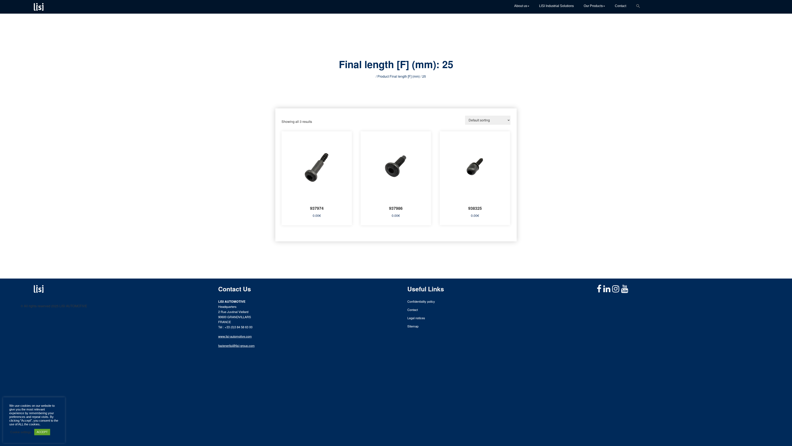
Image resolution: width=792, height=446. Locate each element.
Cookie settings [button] (20, 432)
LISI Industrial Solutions (556, 6)
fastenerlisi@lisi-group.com (236, 345)
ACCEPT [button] (42, 432)
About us (520, 6)
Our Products (593, 6)
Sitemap (412, 326)
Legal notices (416, 318)
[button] (638, 7)
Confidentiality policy (421, 301)
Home (370, 76)
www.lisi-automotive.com (235, 336)
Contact (620, 6)
